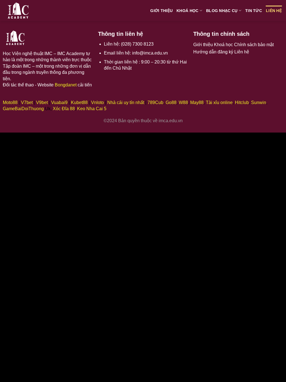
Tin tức (253, 10)
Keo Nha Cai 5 (91, 108)
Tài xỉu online (219, 102)
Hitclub (242, 102)
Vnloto (97, 102)
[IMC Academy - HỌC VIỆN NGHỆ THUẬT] (23, 10)
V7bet (27, 102)
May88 (197, 102)
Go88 (171, 102)
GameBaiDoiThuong (23, 108)
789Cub (155, 102)
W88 (183, 102)
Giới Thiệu (161, 10)
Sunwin (258, 102)
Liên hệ (274, 10)
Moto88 (10, 102)
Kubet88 (79, 102)
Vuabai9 (59, 102)
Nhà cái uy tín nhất (125, 102)
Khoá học (187, 10)
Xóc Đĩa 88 (64, 108)
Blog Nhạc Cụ (221, 10)
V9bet (42, 102)
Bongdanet (66, 84)
